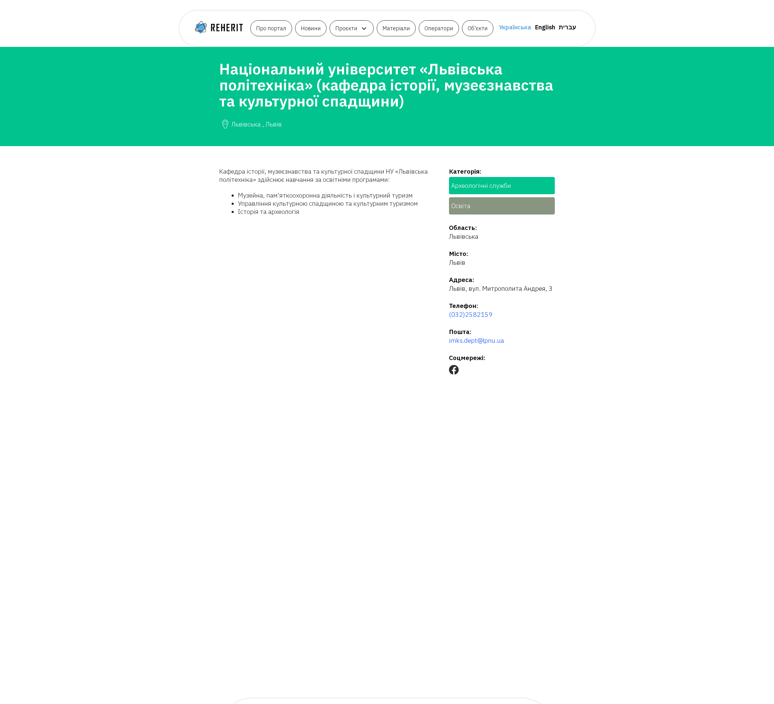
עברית (567, 27)
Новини (311, 28)
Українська (515, 27)
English (545, 27)
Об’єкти (478, 28)
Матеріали (396, 28)
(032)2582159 (471, 314)
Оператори (438, 28)
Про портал (271, 28)
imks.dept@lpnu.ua (476, 340)
